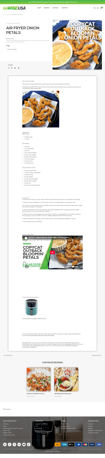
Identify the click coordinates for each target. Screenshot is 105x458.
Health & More (7, 432)
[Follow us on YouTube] (24, 444)
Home (4, 14)
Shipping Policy (65, 426)
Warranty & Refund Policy (68, 428)
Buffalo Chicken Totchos (35, 393)
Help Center (38, 428)
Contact (55, 7)
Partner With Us (40, 430)
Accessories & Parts (9, 435)
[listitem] (11, 68)
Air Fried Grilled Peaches (62, 393)
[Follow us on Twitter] (5, 444)
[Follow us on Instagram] (19, 444)
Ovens (5, 426)
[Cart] (101, 8)
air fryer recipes (13, 23)
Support (65, 7)
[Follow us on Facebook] (9, 444)
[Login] (98, 8)
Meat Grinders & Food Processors (13, 428)
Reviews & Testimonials (95, 430)
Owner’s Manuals (93, 432)
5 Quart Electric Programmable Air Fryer (34, 318)
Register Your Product (41, 424)
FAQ (36, 426)
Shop (39, 7)
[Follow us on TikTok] (29, 444)
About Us (91, 424)
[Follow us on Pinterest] (14, 444)
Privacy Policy (65, 424)
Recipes (46, 7)
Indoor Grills (6, 430)
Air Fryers (6, 424)
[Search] (94, 8)
